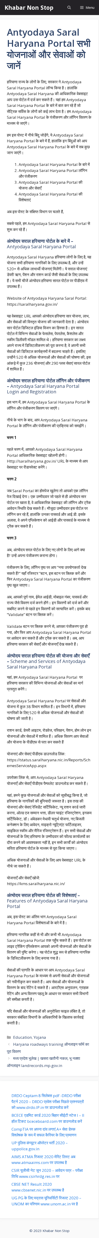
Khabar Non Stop (29, 7)
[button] (69, 7)
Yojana (40, 1037)
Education (22, 1037)
